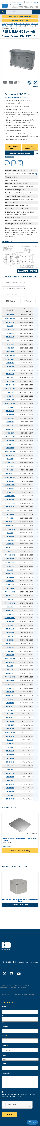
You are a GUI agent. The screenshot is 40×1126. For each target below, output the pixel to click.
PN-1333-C (10, 548)
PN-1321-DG (10, 381)
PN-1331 (10, 377)
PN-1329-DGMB (10, 684)
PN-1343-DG (10, 758)
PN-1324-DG (10, 588)
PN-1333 (10, 551)
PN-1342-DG (10, 755)
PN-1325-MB (10, 647)
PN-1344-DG (10, 777)
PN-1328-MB (10, 466)
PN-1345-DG (10, 729)
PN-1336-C (10, 474)
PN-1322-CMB (10, 403)
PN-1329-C (10, 673)
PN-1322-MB (10, 422)
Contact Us (29, 2)
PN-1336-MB (10, 488)
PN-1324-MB (10, 581)
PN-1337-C (10, 507)
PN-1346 (10, 780)
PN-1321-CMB (10, 389)
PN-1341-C (10, 695)
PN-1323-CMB (10, 437)
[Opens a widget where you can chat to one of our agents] (32, 1122)
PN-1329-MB (10, 688)
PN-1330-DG (10, 315)
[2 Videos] (35, 82)
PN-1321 (10, 392)
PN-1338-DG (10, 577)
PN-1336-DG (10, 481)
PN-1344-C (10, 773)
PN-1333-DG (10, 559)
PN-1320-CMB (10, 355)
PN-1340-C (10, 706)
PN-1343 (10, 766)
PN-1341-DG (10, 692)
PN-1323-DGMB (10, 433)
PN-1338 (10, 570)
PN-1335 (10, 714)
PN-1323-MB (10, 444)
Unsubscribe (22, 988)
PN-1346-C (10, 784)
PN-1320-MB (10, 344)
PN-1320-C (10, 337)
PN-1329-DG (10, 681)
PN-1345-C (10, 736)
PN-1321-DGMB (10, 400)
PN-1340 (10, 710)
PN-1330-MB (10, 333)
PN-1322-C (10, 411)
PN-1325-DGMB (10, 651)
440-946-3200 (4, 2)
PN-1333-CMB (10, 555)
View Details (7, 846)
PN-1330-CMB (10, 318)
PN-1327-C (10, 610)
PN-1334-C (10, 644)
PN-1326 (10, 625)
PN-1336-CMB (10, 477)
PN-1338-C (10, 573)
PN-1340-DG (10, 703)
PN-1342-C (10, 751)
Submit (9, 1114)
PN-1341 (10, 699)
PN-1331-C (10, 374)
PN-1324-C (10, 596)
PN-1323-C (10, 429)
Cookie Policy (17, 985)
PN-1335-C (10, 718)
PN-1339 (10, 518)
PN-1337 (10, 511)
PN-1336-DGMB (10, 485)
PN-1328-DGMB (10, 463)
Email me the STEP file (27, 271)
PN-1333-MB (10, 566)
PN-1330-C (10, 322)
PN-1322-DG (10, 414)
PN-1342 (10, 747)
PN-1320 (10, 341)
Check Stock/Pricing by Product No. (20, 16)
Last (3, 1022)
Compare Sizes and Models (20, 153)
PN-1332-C (10, 525)
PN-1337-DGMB (10, 496)
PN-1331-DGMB (10, 359)
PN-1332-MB (10, 544)
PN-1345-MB (10, 743)
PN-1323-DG (10, 440)
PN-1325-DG (10, 655)
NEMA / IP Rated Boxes (22, 24)
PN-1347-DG (10, 791)
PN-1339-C (10, 522)
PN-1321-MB (10, 396)
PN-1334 (10, 636)
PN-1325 (10, 666)
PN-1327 (10, 607)
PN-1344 (10, 769)
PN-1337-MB (10, 492)
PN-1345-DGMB (10, 725)
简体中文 (36, 2)
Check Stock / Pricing (13, 147)
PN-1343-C (10, 762)
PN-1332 (10, 533)
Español (20, 4)
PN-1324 (10, 599)
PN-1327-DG (10, 621)
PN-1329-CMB (10, 677)
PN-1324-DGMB (10, 584)
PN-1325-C (10, 662)
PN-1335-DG (10, 721)
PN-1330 (10, 326)
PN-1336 (10, 470)
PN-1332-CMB (10, 529)
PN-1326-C (10, 629)
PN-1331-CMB (10, 370)
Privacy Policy (6, 985)
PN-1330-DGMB (10, 329)
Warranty (13, 988)
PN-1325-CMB (10, 658)
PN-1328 (10, 459)
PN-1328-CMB (10, 451)
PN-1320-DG (10, 352)
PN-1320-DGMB (10, 348)
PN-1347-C (10, 799)
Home (4, 24)
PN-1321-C (10, 385)
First (3, 1015)
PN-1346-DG (10, 788)
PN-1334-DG (10, 640)
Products (10, 24)
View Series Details (20, 905)
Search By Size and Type (20, 20)
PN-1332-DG (10, 536)
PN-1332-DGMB (10, 540)
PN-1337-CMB (10, 503)
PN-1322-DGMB (10, 418)
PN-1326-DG (10, 633)
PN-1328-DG (10, 448)
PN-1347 (10, 795)
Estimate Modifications (30, 147)
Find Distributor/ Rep (17, 2)
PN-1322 (10, 407)
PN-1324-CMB (10, 592)
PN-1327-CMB (10, 603)
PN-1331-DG (10, 366)
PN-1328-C (10, 455)
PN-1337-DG (10, 499)
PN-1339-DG (10, 514)
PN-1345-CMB (10, 732)
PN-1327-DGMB (10, 618)
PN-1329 (10, 670)
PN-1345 (10, 740)
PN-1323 (10, 426)
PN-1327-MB (10, 614)
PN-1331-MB (10, 363)
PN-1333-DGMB (10, 562)
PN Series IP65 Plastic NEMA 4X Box (17, 97)
